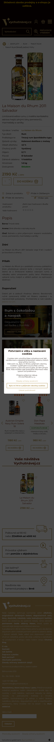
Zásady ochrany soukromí (27, 381)
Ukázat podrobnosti (27, 390)
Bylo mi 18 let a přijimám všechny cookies (27, 386)
